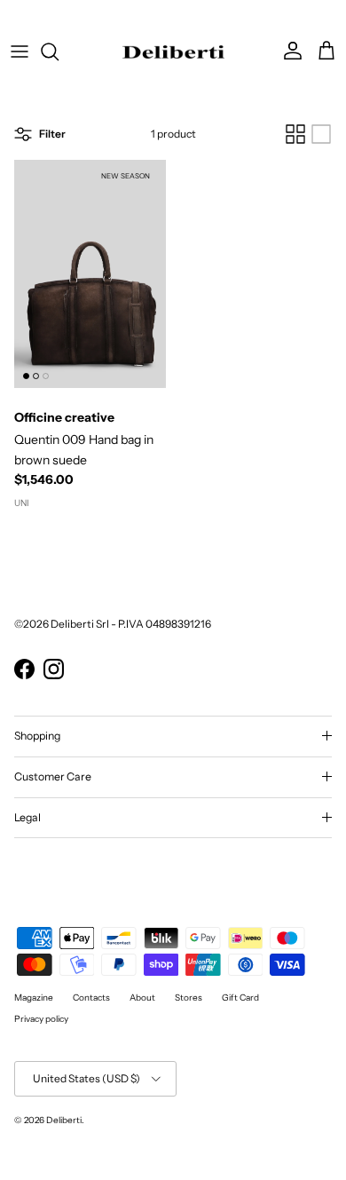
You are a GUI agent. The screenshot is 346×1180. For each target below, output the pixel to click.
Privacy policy (41, 1019)
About (142, 997)
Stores (188, 997)
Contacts (91, 997)
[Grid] (295, 134)
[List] (321, 134)
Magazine (33, 997)
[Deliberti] (173, 51)
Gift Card (240, 997)
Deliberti (64, 1120)
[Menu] (19, 51)
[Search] (58, 51)
